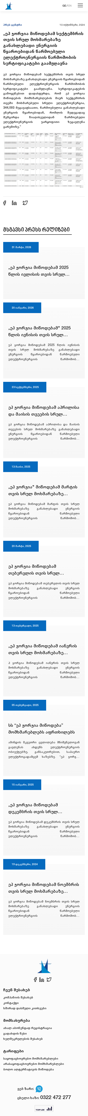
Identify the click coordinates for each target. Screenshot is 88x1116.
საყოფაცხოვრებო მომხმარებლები (30, 1058)
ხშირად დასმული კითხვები (24, 1008)
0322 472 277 (55, 1097)
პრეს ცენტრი (12, 24)
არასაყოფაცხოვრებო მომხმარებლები (33, 1063)
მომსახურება (16, 1020)
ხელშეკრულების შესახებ (23, 1038)
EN (70, 5)
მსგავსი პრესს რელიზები (36, 230)
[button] (44, 160)
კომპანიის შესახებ (18, 997)
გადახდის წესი (15, 1033)
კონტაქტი (11, 1003)
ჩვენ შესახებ (16, 989)
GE (64, 5)
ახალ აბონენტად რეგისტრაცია (27, 1028)
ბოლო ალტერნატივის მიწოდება (28, 1069)
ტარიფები (13, 1051)
